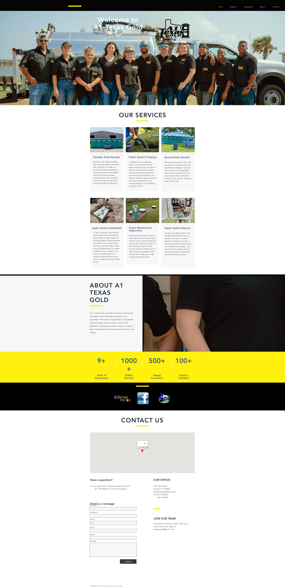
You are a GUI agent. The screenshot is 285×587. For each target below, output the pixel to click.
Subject (92, 534)
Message (93, 541)
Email (92, 527)
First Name (93, 505)
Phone (92, 519)
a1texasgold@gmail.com (163, 529)
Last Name (94, 512)
